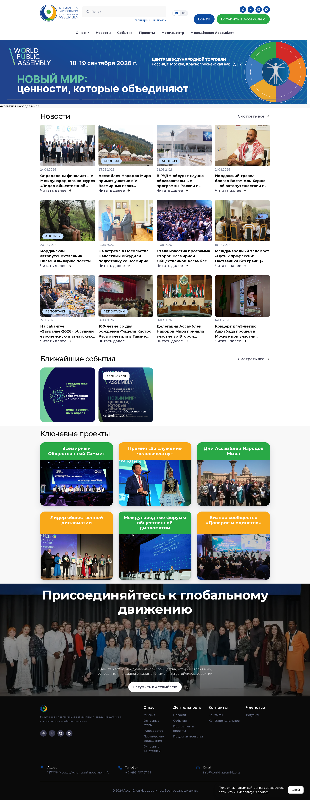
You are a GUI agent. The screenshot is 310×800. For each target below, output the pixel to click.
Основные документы (152, 749)
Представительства (188, 736)
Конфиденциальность (224, 720)
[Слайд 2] (118, 99)
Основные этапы (151, 723)
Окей (296, 790)
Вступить (253, 715)
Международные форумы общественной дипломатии (155, 523)
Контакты (216, 715)
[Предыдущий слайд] (39, 72)
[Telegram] (243, 9)
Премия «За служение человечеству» (155, 451)
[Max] (266, 9)
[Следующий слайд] (271, 72)
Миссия (149, 715)
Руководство (153, 730)
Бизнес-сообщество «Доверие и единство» (233, 520)
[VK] (251, 9)
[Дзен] (258, 9)
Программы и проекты (183, 728)
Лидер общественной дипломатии (76, 520)
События (180, 720)
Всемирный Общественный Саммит (76, 451)
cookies (263, 792)
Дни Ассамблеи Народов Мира (233, 451)
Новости (179, 715)
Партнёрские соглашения (154, 738)
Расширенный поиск (150, 20)
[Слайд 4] (267, 99)
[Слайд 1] (43, 99)
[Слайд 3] (192, 99)
